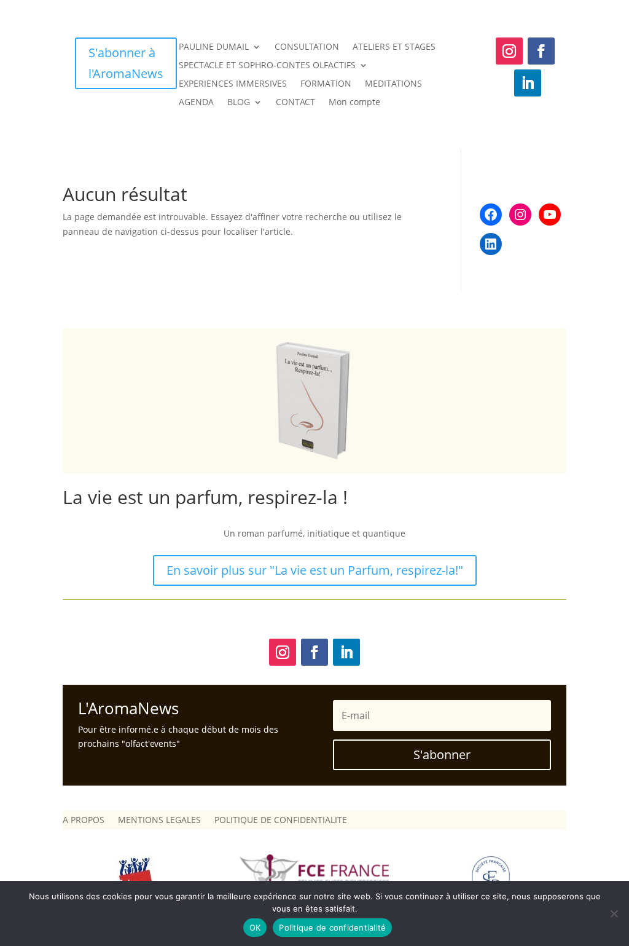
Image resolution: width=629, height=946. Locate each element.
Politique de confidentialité (332, 927)
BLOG (238, 103)
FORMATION (325, 84)
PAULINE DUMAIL (214, 47)
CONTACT (295, 103)
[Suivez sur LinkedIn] (527, 83)
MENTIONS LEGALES (159, 821)
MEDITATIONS (393, 84)
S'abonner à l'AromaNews (125, 63)
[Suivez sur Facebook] (541, 51)
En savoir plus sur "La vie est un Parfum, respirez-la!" (314, 570)
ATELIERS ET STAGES (394, 47)
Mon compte (354, 103)
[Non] (614, 913)
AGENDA (196, 103)
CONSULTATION (307, 47)
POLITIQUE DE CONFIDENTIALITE (280, 821)
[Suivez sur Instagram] (509, 51)
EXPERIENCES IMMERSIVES (233, 84)
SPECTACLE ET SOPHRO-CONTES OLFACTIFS (267, 66)
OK (255, 927)
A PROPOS (83, 821)
